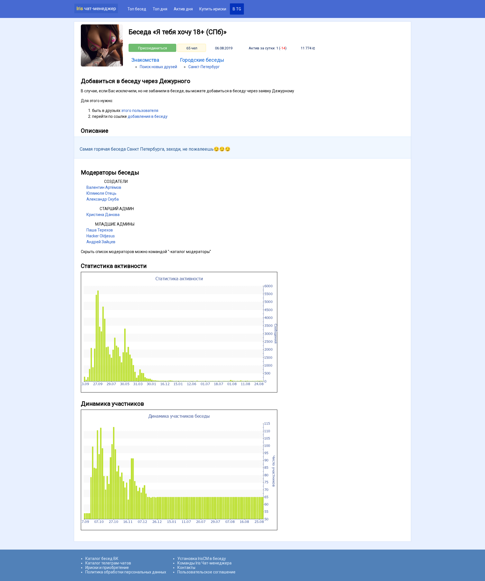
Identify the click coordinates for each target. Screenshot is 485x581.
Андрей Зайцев (100, 242)
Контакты (186, 567)
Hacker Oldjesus (100, 236)
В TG (237, 9)
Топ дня (160, 9)
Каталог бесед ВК (101, 558)
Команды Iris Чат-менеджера (204, 563)
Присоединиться (152, 48)
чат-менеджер (96, 8)
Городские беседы (202, 60)
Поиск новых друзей (158, 67)
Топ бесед (136, 9)
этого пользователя (139, 110)
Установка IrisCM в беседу (201, 558)
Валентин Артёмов (103, 187)
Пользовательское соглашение (206, 572)
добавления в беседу (148, 116)
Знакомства (145, 60)
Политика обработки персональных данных (125, 572)
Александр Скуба (102, 199)
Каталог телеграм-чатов (108, 563)
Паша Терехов (99, 230)
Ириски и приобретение (107, 567)
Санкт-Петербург (204, 67)
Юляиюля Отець (101, 193)
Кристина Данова (103, 214)
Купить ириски (212, 9)
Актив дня (183, 9)
